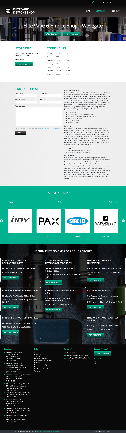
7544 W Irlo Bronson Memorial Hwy (16, 387)
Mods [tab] (11, 202)
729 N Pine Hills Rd (18, 410)
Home (87, 11)
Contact (115, 11)
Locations (100, 11)
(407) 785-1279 (11, 396)
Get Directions (72, 34)
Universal (37, 371)
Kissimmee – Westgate (41, 365)
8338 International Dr (13, 358)
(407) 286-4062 (11, 361)
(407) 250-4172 (11, 405)
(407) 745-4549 (11, 412)
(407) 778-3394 (11, 372)
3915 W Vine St (17, 394)
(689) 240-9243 (11, 422)
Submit (19, 132)
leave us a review (102, 353)
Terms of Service (54, 128)
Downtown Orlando (40, 359)
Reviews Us (37, 354)
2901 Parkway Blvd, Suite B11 (14, 378)
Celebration (38, 356)
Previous (1, 221)
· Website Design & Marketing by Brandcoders (48, 431)
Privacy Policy (44, 128)
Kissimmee (37, 363)
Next (122, 221)
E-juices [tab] (61, 202)
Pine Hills (37, 367)
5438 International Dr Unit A (14, 402)
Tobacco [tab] (113, 202)
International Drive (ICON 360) (44, 361)
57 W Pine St (16, 420)
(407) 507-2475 (53, 34)
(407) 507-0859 (11, 381)
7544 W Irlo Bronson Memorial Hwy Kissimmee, (26, 54)
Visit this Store (10, 277)
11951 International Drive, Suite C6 (16, 369)
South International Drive (42, 369)
